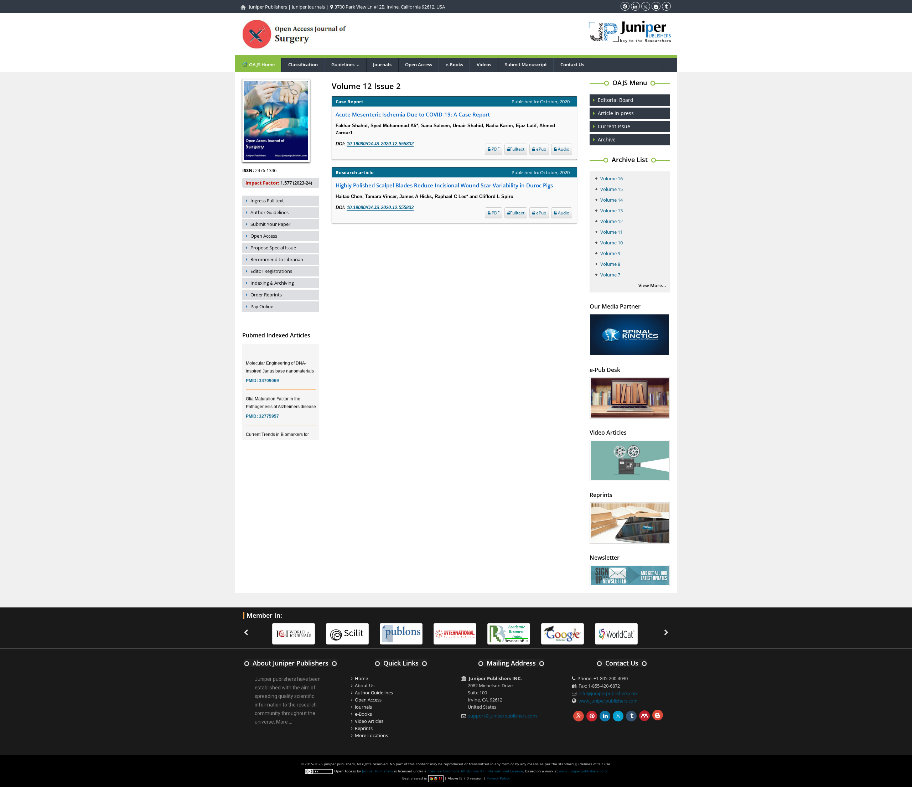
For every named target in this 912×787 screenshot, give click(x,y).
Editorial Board (615, 100)
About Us (364, 685)
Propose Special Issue (273, 247)
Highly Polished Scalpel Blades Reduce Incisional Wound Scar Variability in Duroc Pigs (444, 185)
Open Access (418, 64)
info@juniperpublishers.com (608, 693)
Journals (382, 64)
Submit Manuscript (526, 64)
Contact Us (572, 64)
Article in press (616, 113)
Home (361, 678)
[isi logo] (437, 633)
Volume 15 (611, 189)
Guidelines (347, 64)
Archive (607, 139)
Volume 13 (611, 210)
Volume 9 (610, 253)
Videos (484, 64)
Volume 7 (610, 274)
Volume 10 (611, 242)
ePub (540, 149)
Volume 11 (611, 232)
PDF (495, 149)
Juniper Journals (308, 7)
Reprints (364, 728)
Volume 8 (610, 264)
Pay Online (261, 306)
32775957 (269, 408)
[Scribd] (599, 633)
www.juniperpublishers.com (608, 701)
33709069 (269, 373)
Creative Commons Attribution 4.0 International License (475, 770)
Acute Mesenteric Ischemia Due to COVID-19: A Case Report (413, 114)
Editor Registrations (271, 271)
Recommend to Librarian (276, 259)
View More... (652, 285)
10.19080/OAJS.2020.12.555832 (380, 143)
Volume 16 (611, 178)
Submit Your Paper (270, 224)
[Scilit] (330, 633)
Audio (563, 149)
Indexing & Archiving (272, 283)
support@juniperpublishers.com (502, 716)
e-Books (454, 64)
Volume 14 (611, 200)
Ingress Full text (267, 200)
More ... (284, 722)
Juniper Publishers (268, 7)
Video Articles (369, 721)
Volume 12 (611, 221)
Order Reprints (266, 294)
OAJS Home (261, 64)
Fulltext (517, 149)
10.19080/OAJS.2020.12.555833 (380, 207)
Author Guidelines (269, 212)
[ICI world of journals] (276, 633)
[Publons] (384, 633)
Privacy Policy (498, 778)
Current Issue (614, 126)
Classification (303, 64)
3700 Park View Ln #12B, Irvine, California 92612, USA (389, 7)
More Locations (371, 735)
